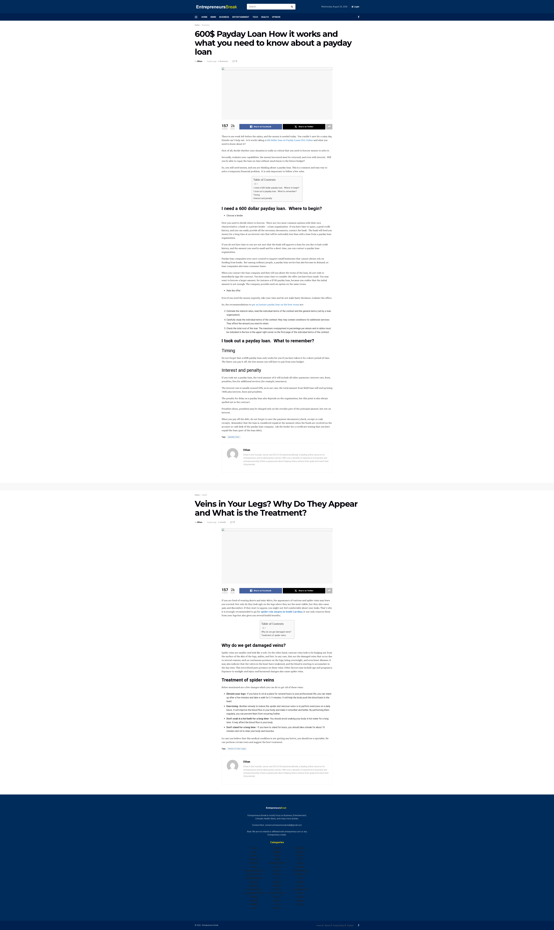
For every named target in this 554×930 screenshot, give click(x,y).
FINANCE (254, 904)
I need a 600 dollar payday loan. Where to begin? (276, 188)
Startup (300, 867)
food (254, 908)
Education (254, 885)
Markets (277, 885)
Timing (256, 195)
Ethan (199, 61)
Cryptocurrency (253, 874)
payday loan (233, 437)
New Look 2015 (277, 893)
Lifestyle (277, 882)
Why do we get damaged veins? (276, 632)
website (300, 900)
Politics (277, 908)
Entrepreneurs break (254, 893)
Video (300, 893)
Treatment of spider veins (273, 635)
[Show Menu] (196, 17)
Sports (300, 863)
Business (224, 17)
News (213, 17)
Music (277, 889)
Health (265, 17)
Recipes (300, 852)
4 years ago (212, 61)
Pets (277, 904)
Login (356, 6)
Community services (254, 870)
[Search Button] (292, 7)
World (300, 904)
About (327, 925)
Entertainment (240, 17)
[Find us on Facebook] (358, 17)
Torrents (300, 882)
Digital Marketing (254, 878)
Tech (255, 17)
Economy (253, 882)
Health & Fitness (277, 863)
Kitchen (277, 874)
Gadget (277, 848)
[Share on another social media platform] (329, 126)
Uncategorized (300, 889)
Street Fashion (300, 870)
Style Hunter (300, 874)
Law (277, 878)
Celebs (254, 867)
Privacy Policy (338, 925)
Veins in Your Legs (237, 749)
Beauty (254, 855)
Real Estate (300, 848)
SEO (300, 859)
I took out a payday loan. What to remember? (275, 191)
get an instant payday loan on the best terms (275, 304)
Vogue (300, 897)
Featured (254, 900)
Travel (300, 885)
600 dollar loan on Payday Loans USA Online (289, 140)
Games (277, 855)
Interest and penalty (262, 198)
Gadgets (277, 852)
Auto (254, 852)
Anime (254, 848)
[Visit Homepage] (218, 6)
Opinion (276, 17)
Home (204, 17)
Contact (350, 925)
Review (300, 855)
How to (277, 870)
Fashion (254, 897)
